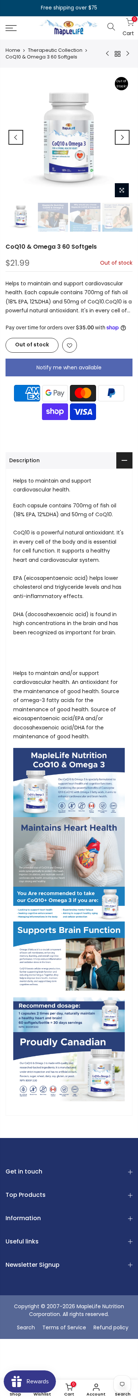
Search (26, 1327)
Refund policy (110, 1327)
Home (13, 50)
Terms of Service (64, 1327)
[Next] (122, 137)
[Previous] (15, 137)
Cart (127, 27)
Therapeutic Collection (55, 50)
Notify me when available (69, 367)
